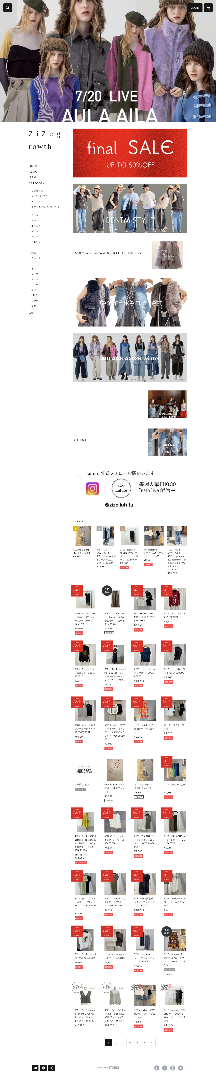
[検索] (7, 7)
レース (34, 274)
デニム (34, 231)
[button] (194, 7)
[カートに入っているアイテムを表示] (208, 7)
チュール (36, 257)
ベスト (34, 236)
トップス (36, 220)
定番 (33, 306)
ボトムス (36, 225)
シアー (34, 284)
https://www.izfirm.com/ (180, 1068)
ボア (33, 268)
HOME (33, 165)
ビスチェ (36, 242)
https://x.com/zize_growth (164, 1068)
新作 (33, 289)
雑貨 (33, 252)
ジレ (33, 247)
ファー (34, 263)
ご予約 (34, 300)
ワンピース (37, 190)
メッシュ (36, 279)
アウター (36, 215)
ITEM (32, 177)
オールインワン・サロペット (45, 208)
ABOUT (34, 171)
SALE (34, 295)
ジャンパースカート (42, 196)
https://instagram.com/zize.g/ (172, 1068)
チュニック (37, 201)
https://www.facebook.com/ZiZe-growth (156, 1068)
